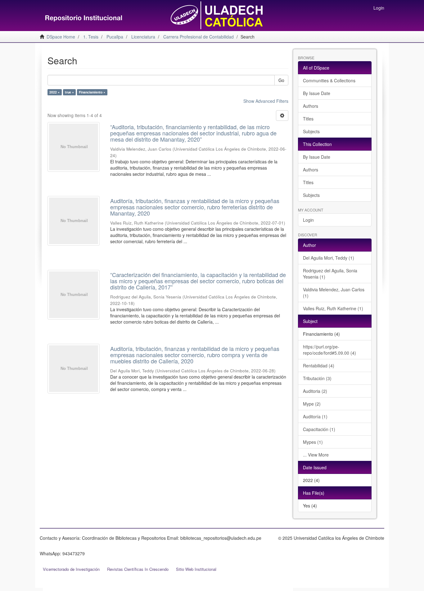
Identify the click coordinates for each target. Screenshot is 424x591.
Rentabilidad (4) (318, 365)
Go (281, 80)
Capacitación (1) (319, 429)
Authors (310, 106)
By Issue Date (316, 93)
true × (69, 92)
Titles (308, 119)
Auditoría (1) (315, 416)
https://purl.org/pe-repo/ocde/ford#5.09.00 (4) (329, 349)
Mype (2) (312, 404)
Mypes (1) (313, 442)
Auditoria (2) (315, 391)
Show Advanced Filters (265, 101)
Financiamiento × (92, 92)
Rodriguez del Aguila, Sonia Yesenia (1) (330, 273)
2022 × (54, 92)
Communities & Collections (329, 80)
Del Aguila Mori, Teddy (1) (328, 258)
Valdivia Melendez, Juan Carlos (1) (333, 292)
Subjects (311, 131)
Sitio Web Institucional (196, 569)
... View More (316, 455)
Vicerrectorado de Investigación (71, 569)
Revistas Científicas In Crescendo (138, 569)
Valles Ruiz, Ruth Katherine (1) (333, 308)
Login (308, 220)
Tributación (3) (317, 378)
